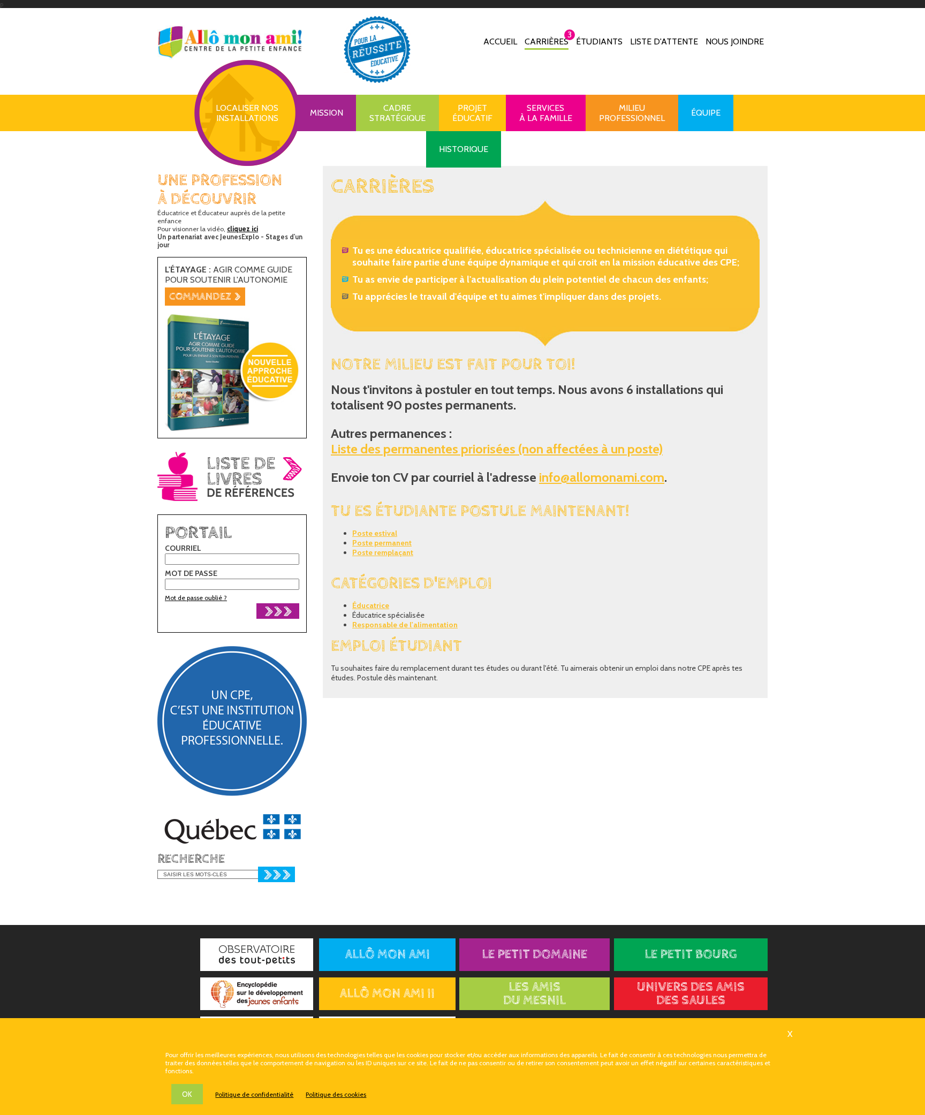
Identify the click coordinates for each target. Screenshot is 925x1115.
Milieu (632, 113)
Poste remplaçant (382, 552)
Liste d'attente (664, 41)
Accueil (500, 41)
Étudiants (599, 41)
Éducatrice (370, 605)
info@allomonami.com (601, 477)
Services (545, 113)
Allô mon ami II (387, 993)
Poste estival (374, 533)
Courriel (183, 548)
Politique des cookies (336, 1094)
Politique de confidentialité (254, 1094)
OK (187, 1094)
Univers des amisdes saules (691, 994)
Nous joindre (735, 41)
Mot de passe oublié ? (196, 598)
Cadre (397, 113)
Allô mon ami (387, 954)
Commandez (205, 296)
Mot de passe (191, 573)
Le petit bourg (691, 954)
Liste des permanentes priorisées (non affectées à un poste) (497, 449)
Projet (472, 113)
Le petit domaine (534, 954)
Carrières (546, 41)
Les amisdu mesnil (534, 994)
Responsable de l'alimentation (405, 624)
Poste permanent (382, 543)
